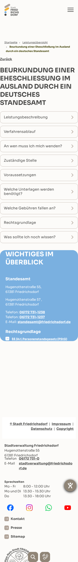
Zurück (6, 59)
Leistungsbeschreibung (26, 117)
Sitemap (18, 537)
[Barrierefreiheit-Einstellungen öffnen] (70, 485)
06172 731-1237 (32, 317)
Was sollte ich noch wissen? (30, 237)
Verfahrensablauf (20, 131)
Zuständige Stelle (20, 160)
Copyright (65, 429)
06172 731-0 (29, 459)
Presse (16, 528)
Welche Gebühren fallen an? (30, 208)
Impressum (61, 424)
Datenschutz (41, 429)
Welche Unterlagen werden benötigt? (29, 191)
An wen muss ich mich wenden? (33, 146)
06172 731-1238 (32, 312)
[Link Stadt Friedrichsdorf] (11, 10)
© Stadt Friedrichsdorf (29, 424)
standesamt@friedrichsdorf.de (44, 322)
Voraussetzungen (20, 175)
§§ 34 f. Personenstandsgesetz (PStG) (39, 339)
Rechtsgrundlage (20, 222)
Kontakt (18, 519)
